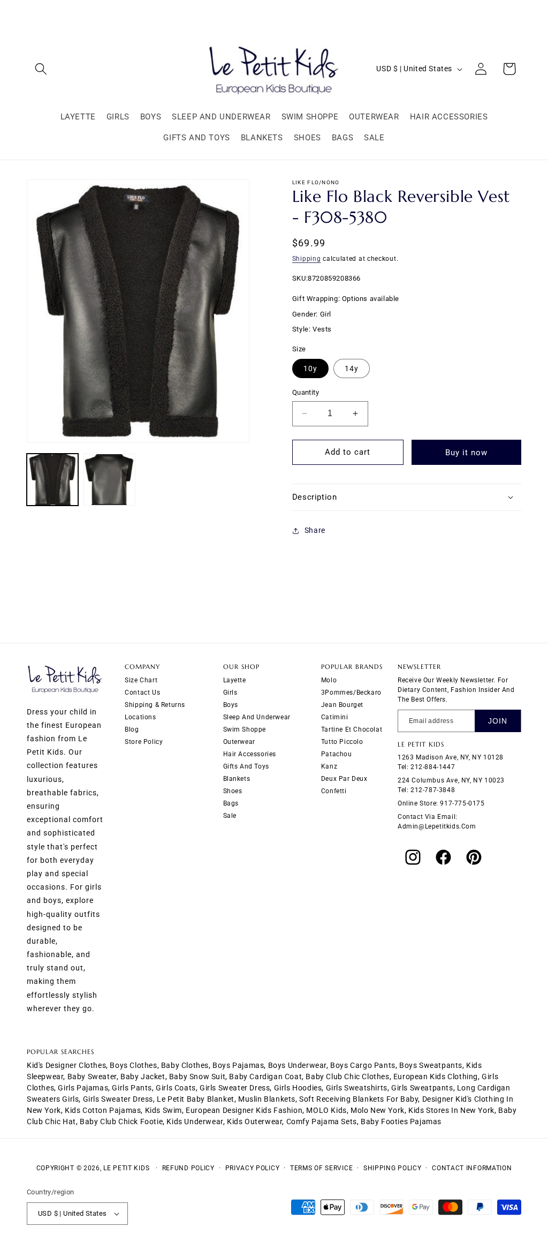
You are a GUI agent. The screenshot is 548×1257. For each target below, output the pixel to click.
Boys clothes (133, 1065)
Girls (230, 692)
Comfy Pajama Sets (321, 1121)
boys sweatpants (430, 1065)
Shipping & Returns (155, 705)
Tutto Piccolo (342, 742)
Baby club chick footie (121, 1121)
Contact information (472, 1168)
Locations (140, 717)
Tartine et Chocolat (351, 729)
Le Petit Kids (126, 1168)
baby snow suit (197, 1076)
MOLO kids (326, 1110)
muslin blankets (266, 1099)
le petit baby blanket (195, 1099)
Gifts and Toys (246, 766)
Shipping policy (392, 1168)
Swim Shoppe (245, 729)
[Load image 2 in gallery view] (109, 479)
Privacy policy (252, 1168)
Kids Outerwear (254, 1121)
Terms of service (321, 1168)
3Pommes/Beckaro (351, 692)
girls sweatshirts (356, 1087)
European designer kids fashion (244, 1110)
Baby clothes (185, 1065)
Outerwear (239, 742)
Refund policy (188, 1168)
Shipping (306, 258)
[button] (41, 69)
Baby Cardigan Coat (265, 1076)
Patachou (336, 754)
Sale (230, 815)
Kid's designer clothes (66, 1065)
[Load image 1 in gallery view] (52, 479)
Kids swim (163, 1110)
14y (352, 368)
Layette (234, 680)
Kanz (329, 766)
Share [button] (315, 530)
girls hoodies (298, 1087)
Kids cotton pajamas (103, 1110)
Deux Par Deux (344, 778)
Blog (132, 729)
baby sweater (92, 1076)
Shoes (232, 791)
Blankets (236, 778)
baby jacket (142, 1076)
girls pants (132, 1087)
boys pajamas (238, 1065)
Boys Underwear (297, 1065)
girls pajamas (83, 1087)
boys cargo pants (362, 1065)
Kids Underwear (194, 1121)
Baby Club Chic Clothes (347, 1076)
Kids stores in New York (451, 1110)
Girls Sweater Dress (118, 1099)
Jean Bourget (342, 705)
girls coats (176, 1087)
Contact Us (142, 692)
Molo (329, 680)
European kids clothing (435, 1076)
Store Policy (144, 742)
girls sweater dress (235, 1087)
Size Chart (141, 680)
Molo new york (378, 1110)
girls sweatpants (422, 1087)
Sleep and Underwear (257, 717)
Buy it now (466, 452)
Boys (230, 705)
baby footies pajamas (401, 1121)
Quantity (305, 392)
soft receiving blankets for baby (358, 1099)
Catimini (334, 717)
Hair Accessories (250, 754)
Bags (231, 803)
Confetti (334, 791)
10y (310, 368)
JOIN (497, 721)
